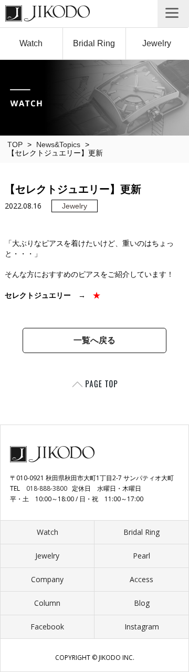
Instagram (141, 627)
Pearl (141, 556)
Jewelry (156, 43)
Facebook (47, 627)
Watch (31, 43)
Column (47, 603)
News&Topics (58, 144)
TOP (15, 144)
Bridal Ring (94, 43)
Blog (142, 603)
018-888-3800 (46, 488)
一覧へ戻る (95, 340)
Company (47, 579)
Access (141, 579)
